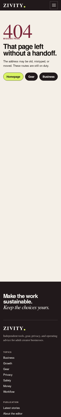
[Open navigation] (54, 5)
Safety (7, 380)
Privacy (8, 374)
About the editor (12, 413)
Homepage (13, 77)
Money (7, 386)
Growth (7, 363)
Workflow (8, 391)
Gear (31, 77)
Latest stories (11, 408)
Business (48, 77)
